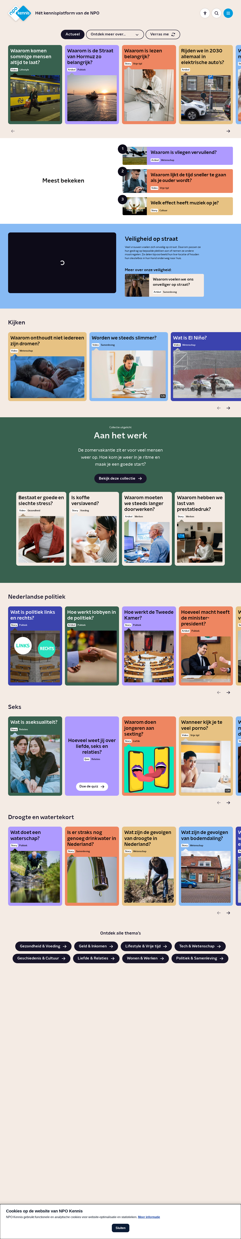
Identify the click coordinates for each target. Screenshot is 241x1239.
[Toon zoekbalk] (216, 13)
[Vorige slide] (13, 131)
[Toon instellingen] (205, 13)
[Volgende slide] (228, 131)
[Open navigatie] (228, 13)
